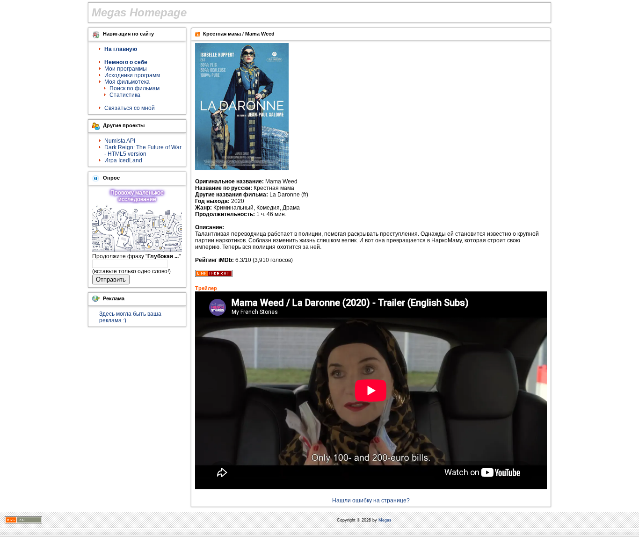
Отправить (111, 279)
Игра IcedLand (123, 160)
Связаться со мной (129, 108)
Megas (385, 520)
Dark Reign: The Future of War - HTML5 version (143, 150)
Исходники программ (132, 75)
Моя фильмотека (127, 82)
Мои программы (125, 68)
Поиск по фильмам (134, 88)
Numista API (119, 141)
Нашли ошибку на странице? (371, 500)
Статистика (124, 95)
